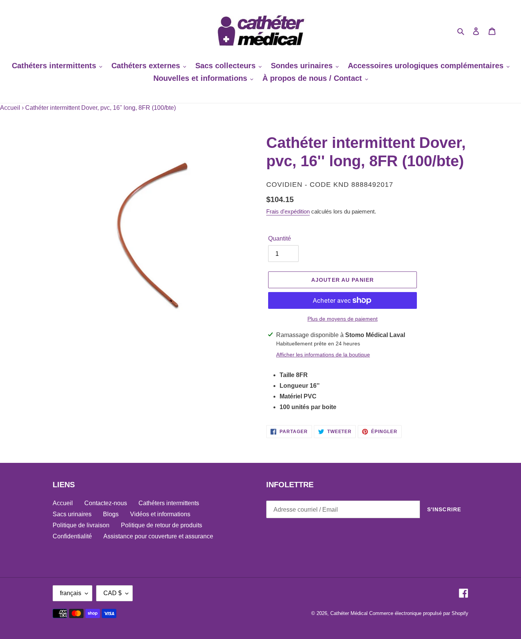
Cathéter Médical (349, 613)
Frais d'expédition (288, 211)
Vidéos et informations (160, 514)
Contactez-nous (105, 503)
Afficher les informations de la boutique (323, 355)
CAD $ (112, 593)
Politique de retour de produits (161, 525)
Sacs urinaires (72, 514)
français (70, 593)
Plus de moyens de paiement (342, 319)
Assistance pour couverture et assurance (158, 536)
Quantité (279, 238)
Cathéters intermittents (168, 503)
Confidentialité (72, 536)
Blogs (111, 514)
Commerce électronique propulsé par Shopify (418, 613)
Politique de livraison (81, 525)
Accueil (10, 107)
